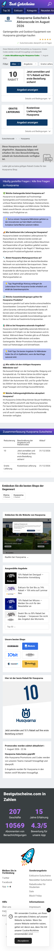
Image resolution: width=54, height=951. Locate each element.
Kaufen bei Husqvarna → (17, 557)
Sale (31, 891)
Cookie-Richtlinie (30, 930)
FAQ (4, 911)
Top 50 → (11, 627)
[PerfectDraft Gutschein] (30, 664)
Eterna (6, 496)
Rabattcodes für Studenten (37, 885)
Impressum (35, 907)
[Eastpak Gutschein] (30, 655)
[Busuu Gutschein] (30, 646)
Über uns (6, 907)
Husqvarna (19, 496)
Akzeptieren (23, 941)
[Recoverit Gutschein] (13, 664)
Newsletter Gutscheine (40, 880)
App (4, 886)
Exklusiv (18, 10)
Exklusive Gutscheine (40, 875)
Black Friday (35, 895)
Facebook (7, 882)
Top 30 (6, 10)
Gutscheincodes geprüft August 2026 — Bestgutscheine (19, 4)
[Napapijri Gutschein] (13, 646)
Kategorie (32, 10)
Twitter (5, 878)
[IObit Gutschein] (13, 655)
